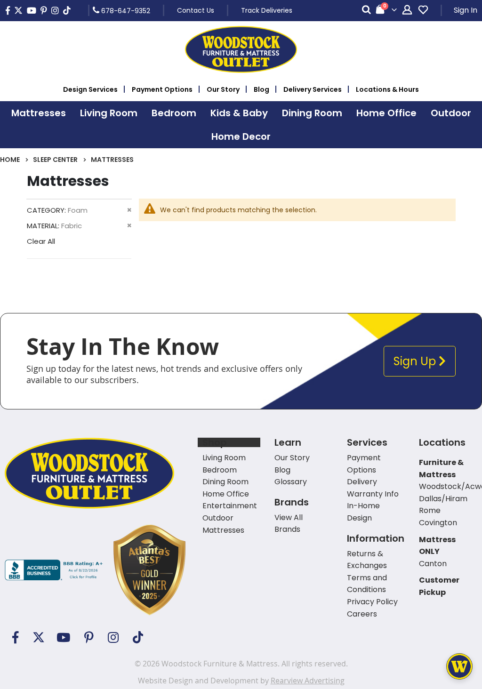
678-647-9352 (124, 10)
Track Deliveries (266, 10)
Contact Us (195, 10)
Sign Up (416, 361)
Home (10, 159)
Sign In (465, 10)
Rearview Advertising (308, 680)
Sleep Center (55, 159)
